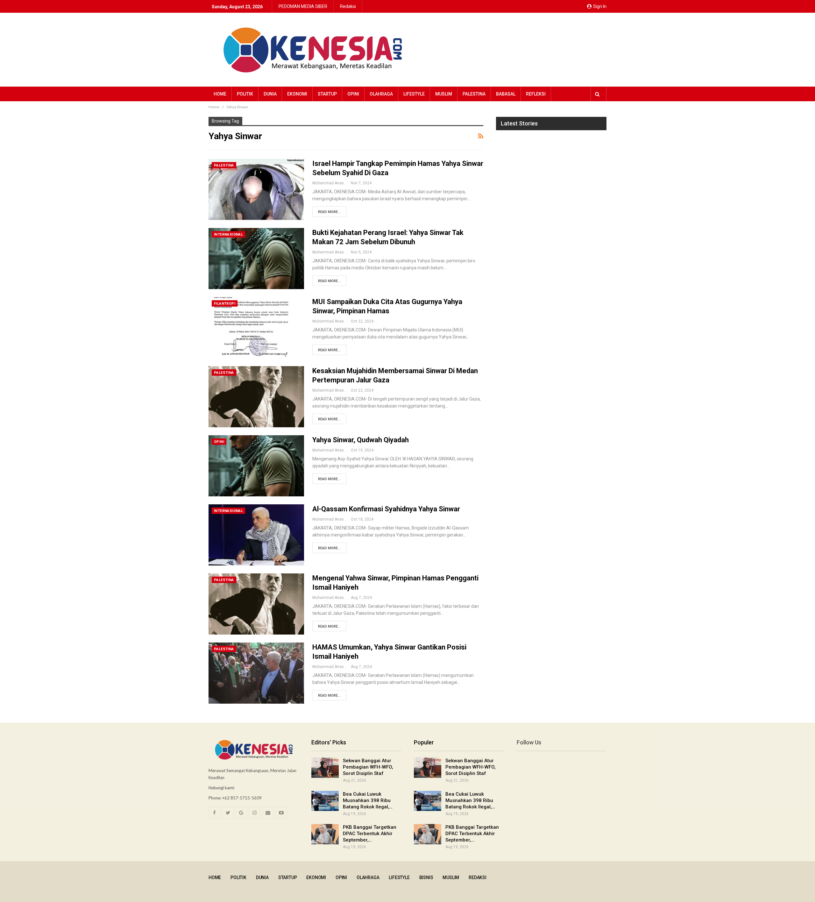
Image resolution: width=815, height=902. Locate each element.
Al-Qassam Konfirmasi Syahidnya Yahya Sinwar (386, 509)
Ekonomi (297, 93)
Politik (245, 93)
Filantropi (224, 304)
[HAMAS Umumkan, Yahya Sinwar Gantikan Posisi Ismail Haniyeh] (256, 673)
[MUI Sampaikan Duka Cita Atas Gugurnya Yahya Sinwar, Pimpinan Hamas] (256, 327)
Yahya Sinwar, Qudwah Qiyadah (360, 440)
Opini (353, 93)
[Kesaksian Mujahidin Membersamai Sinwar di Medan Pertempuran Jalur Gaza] (256, 396)
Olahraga (381, 93)
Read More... (329, 212)
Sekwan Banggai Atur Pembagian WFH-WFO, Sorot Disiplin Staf (368, 767)
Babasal (505, 93)
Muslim (443, 93)
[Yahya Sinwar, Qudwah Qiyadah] (256, 465)
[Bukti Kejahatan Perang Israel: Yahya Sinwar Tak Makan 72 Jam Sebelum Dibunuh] (256, 258)
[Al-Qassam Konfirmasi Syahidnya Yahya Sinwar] (256, 534)
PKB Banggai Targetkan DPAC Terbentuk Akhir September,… (369, 833)
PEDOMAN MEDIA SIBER (303, 6)
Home (220, 93)
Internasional (228, 234)
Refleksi (536, 93)
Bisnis (426, 877)
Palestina (474, 93)
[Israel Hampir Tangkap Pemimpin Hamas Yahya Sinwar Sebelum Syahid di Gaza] (256, 189)
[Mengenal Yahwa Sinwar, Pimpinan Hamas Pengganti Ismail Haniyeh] (256, 604)
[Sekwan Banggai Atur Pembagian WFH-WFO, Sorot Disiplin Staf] (325, 767)
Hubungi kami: (222, 787)
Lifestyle (414, 93)
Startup (327, 93)
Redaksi (348, 6)
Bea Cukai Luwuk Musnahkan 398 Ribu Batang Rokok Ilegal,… (368, 800)
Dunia (270, 93)
